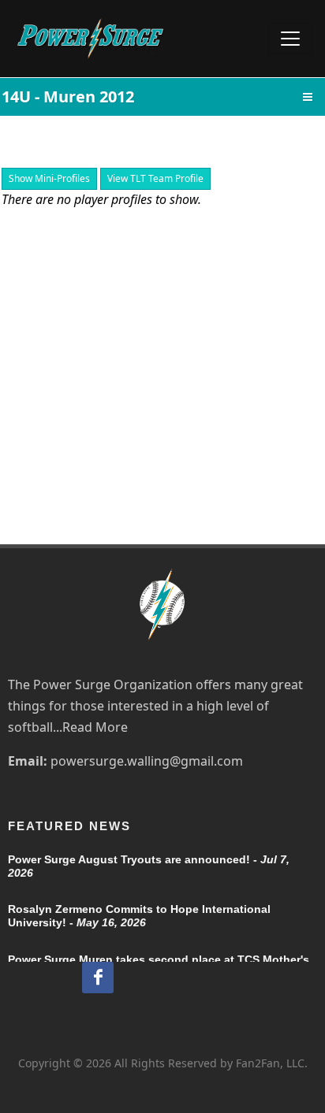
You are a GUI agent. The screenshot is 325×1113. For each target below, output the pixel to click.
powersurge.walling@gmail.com (146, 761)
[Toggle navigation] (290, 38)
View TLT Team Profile (155, 178)
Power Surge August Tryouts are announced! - (149, 866)
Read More (95, 727)
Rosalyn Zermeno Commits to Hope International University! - (139, 916)
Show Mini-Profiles (49, 178)
